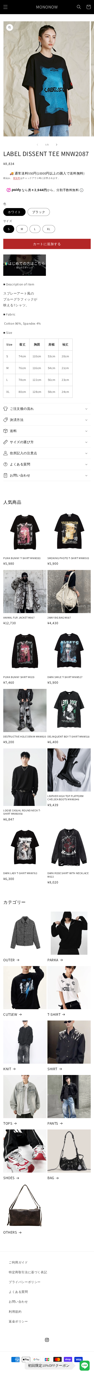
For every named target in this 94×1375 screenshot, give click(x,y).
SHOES (9, 1177)
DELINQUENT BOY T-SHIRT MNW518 (68, 736)
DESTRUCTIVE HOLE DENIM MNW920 (24, 736)
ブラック (38, 212)
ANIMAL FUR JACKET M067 (19, 617)
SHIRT (52, 1068)
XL (48, 229)
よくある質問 (18, 1292)
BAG (50, 1177)
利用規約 (15, 1312)
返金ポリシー (18, 1321)
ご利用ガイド (18, 1262)
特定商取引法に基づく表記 (28, 1272)
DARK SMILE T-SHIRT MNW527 (65, 677)
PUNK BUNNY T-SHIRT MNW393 (22, 558)
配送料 (16, 178)
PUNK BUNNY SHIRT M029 (19, 677)
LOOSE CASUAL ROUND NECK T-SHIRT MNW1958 (22, 812)
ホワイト (14, 212)
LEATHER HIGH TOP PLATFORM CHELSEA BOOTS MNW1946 (65, 797)
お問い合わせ (18, 1302)
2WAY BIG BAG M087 (59, 617)
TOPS (7, 1123)
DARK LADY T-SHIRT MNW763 (20, 873)
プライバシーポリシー (25, 1282)
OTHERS (10, 1232)
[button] (5, 7)
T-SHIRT (54, 1014)
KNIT (7, 1068)
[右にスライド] (56, 144)
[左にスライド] (37, 144)
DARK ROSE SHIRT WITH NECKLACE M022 (68, 874)
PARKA (52, 960)
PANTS (52, 1123)
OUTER (9, 960)
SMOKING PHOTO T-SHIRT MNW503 (68, 558)
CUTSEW (10, 1014)
